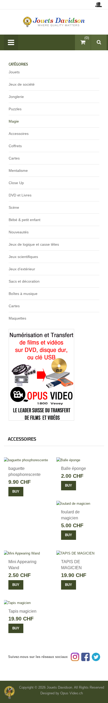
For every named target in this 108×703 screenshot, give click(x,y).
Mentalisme (18, 170)
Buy (15, 491)
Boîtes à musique (23, 294)
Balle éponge (73, 468)
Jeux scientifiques (23, 257)
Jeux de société (22, 84)
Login (98, 4)
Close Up (16, 183)
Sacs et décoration (24, 281)
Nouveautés (19, 232)
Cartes (14, 158)
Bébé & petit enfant (24, 220)
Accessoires (19, 133)
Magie (14, 121)
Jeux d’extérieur (22, 269)
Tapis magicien (22, 611)
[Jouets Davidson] (54, 22)
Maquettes (17, 318)
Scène (14, 207)
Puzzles (15, 109)
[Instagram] (75, 657)
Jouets (14, 72)
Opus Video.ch (71, 693)
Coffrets (15, 146)
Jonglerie (16, 97)
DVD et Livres (20, 195)
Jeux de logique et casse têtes (34, 244)
